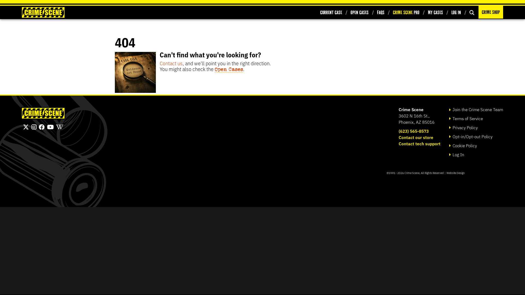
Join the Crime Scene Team (477, 109)
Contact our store (416, 137)
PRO (406, 12)
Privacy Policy (464, 127)
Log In (456, 12)
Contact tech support (420, 143)
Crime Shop (491, 12)
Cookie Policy (464, 145)
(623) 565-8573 (414, 131)
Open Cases (360, 12)
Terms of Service (467, 118)
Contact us (171, 63)
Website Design (456, 173)
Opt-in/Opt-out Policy (471, 136)
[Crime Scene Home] (43, 12)
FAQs (380, 12)
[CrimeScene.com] (43, 113)
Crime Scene (411, 109)
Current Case (331, 12)
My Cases (435, 12)
